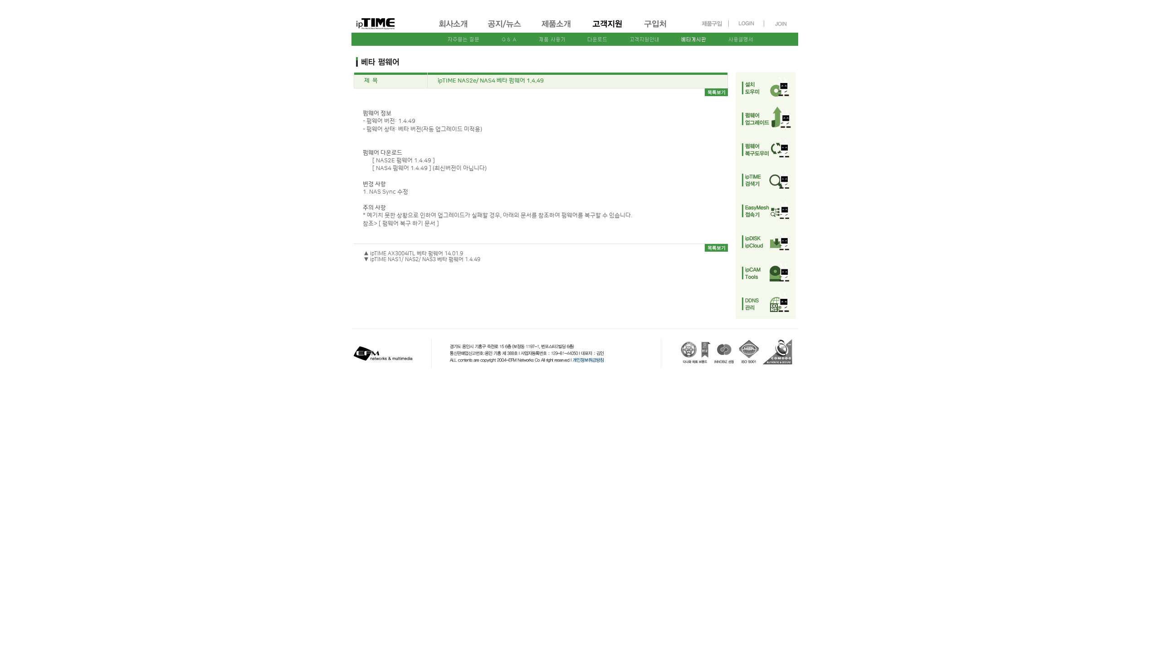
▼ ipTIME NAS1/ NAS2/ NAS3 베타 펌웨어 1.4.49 (422, 260)
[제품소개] (556, 28)
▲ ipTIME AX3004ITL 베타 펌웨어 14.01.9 (413, 254)
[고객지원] (608, 28)
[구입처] (659, 28)
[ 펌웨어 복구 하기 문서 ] (409, 223)
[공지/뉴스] (505, 28)
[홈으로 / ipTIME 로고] (390, 16)
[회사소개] (453, 28)
